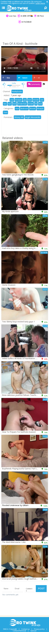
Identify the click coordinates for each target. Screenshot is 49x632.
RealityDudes (17, 91)
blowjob (18, 100)
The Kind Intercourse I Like (14, 542)
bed (14, 104)
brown (30, 104)
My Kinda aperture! (10, 211)
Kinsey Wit (19, 117)
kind (40, 104)
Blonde (32, 108)
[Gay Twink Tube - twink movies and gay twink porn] (24, 8)
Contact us (25, 629)
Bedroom (24, 108)
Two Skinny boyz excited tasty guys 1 (18, 321)
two (5, 104)
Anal (17, 108)
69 (36, 104)
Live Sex (12, 16)
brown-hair (22, 104)
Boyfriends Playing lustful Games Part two (20, 468)
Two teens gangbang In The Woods (18, 174)
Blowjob (40, 108)
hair (9, 104)
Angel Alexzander (32, 117)
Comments (35, 84)
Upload (33, 631)
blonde (36, 100)
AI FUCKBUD (26, 22)
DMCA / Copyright (10, 629)
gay (24, 100)
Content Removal (19, 631)
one (41, 100)
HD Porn (40, 16)
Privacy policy (39, 629)
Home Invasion (8, 285)
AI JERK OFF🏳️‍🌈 (26, 16)
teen (29, 100)
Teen (5, 112)
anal (11, 100)
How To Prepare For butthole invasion (19, 432)
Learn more (40, 3)
